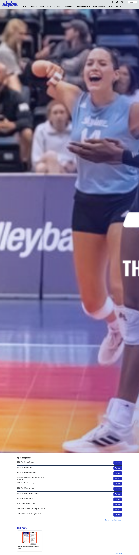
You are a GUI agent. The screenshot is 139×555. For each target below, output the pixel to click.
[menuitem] (25, 7)
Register (117, 463)
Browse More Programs (113, 520)
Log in (132, 2)
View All (118, 553)
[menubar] (71, 7)
